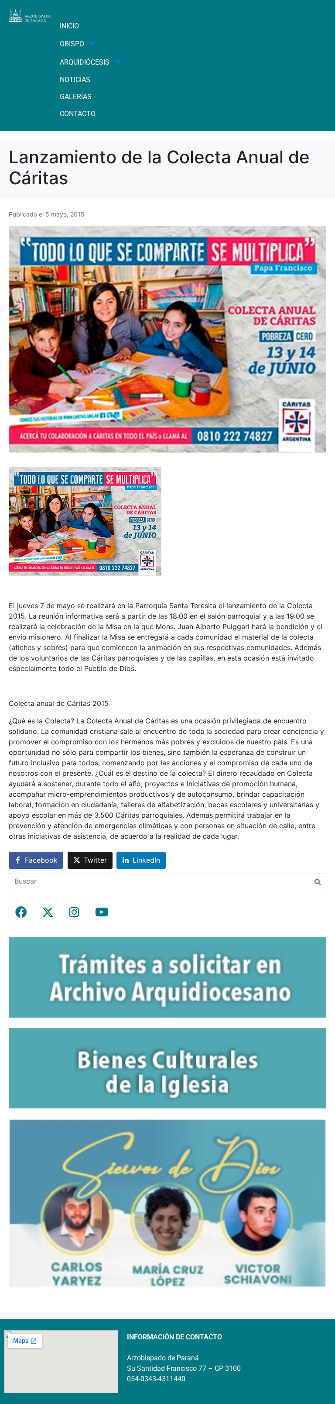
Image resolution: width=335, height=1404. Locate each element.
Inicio (69, 26)
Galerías (76, 97)
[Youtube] (101, 912)
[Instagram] (74, 912)
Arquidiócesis (84, 62)
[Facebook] (21, 912)
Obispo (72, 44)
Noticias (75, 80)
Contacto (78, 114)
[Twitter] (47, 912)
